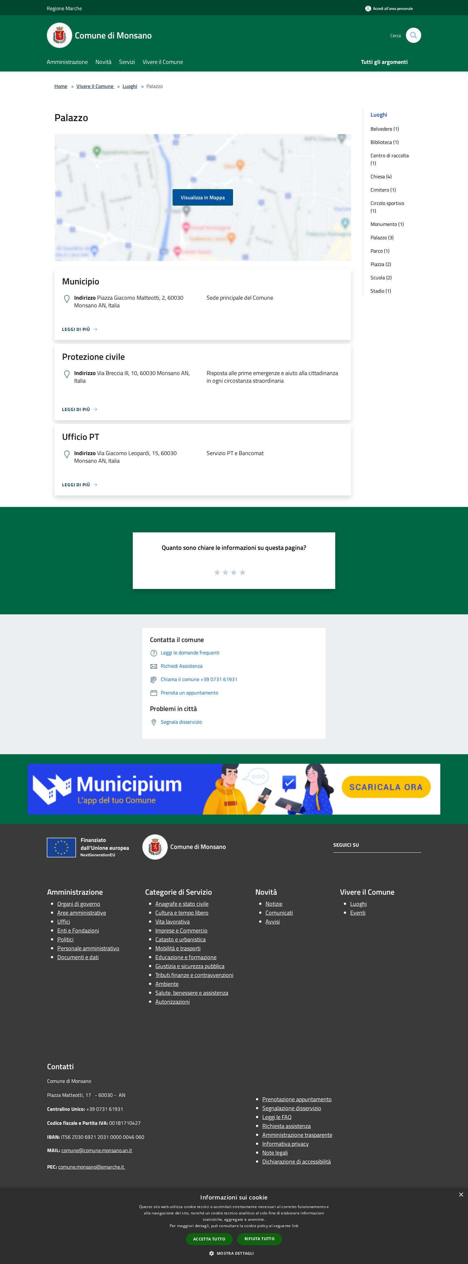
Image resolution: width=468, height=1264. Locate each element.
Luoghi (130, 86)
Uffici (63, 921)
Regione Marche (64, 8)
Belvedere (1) (385, 129)
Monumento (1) (387, 224)
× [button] (460, 1194)
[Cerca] (413, 35)
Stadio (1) (381, 291)
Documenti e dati (78, 957)
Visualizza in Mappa (203, 197)
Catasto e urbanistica (180, 939)
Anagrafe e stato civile (182, 903)
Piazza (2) (381, 264)
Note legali (275, 1152)
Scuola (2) (381, 277)
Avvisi (273, 921)
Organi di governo (78, 903)
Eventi (357, 912)
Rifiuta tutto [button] (260, 1238)
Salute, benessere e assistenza (191, 992)
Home (60, 86)
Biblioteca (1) (385, 142)
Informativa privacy (285, 1143)
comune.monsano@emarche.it (91, 1167)
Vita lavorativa (172, 921)
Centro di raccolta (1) (390, 159)
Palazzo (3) (382, 237)
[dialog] (234, 1226)
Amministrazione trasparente (297, 1135)
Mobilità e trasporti (178, 948)
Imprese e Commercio (181, 930)
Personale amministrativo (88, 948)
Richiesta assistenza (286, 1126)
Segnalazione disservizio (291, 1108)
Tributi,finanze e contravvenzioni (194, 975)
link (295, 1225)
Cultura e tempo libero (182, 912)
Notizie (274, 903)
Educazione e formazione (185, 957)
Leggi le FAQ (277, 1117)
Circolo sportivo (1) (387, 207)
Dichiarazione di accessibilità (296, 1161)
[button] (234, 1253)
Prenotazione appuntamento (297, 1099)
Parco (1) (380, 251)
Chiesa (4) (381, 176)
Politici (65, 939)
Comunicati (279, 912)
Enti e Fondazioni (78, 930)
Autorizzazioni (172, 1001)
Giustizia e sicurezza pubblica (189, 966)
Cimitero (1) (383, 190)
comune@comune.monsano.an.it (96, 1150)
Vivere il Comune (95, 86)
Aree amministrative (81, 912)
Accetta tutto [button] (209, 1239)
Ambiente (167, 984)
